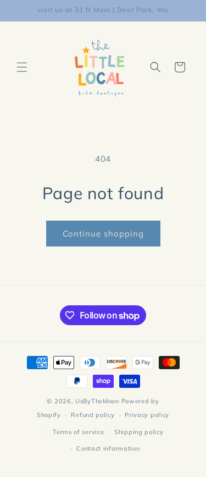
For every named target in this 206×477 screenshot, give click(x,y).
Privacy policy (147, 415)
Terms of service (78, 432)
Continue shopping (103, 233)
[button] (22, 67)
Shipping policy (139, 432)
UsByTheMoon (97, 401)
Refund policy (92, 415)
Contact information (108, 448)
